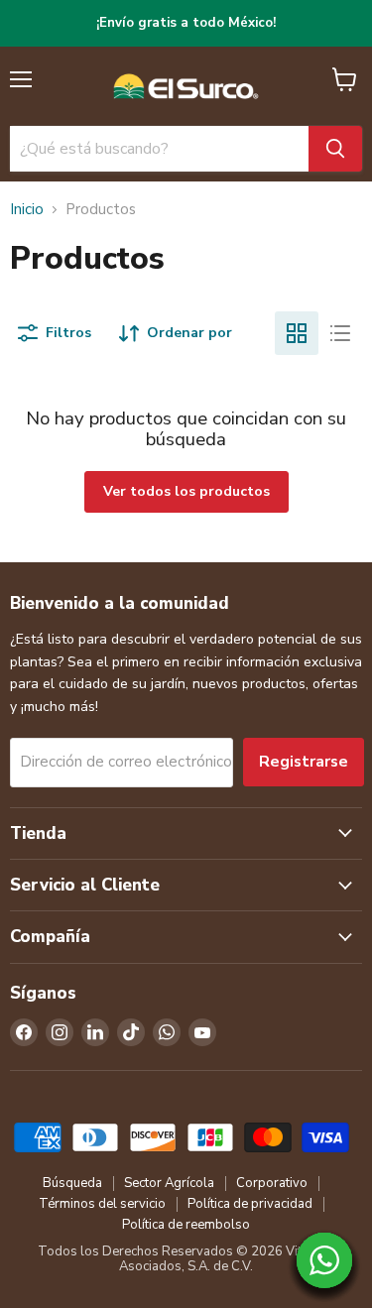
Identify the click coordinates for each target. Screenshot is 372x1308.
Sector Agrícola (169, 1183)
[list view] (340, 333)
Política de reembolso (186, 1225)
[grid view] (296, 333)
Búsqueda (72, 1183)
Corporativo (272, 1183)
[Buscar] (335, 149)
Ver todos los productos (186, 491)
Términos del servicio (102, 1204)
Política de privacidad (249, 1204)
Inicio (27, 209)
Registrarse (303, 762)
